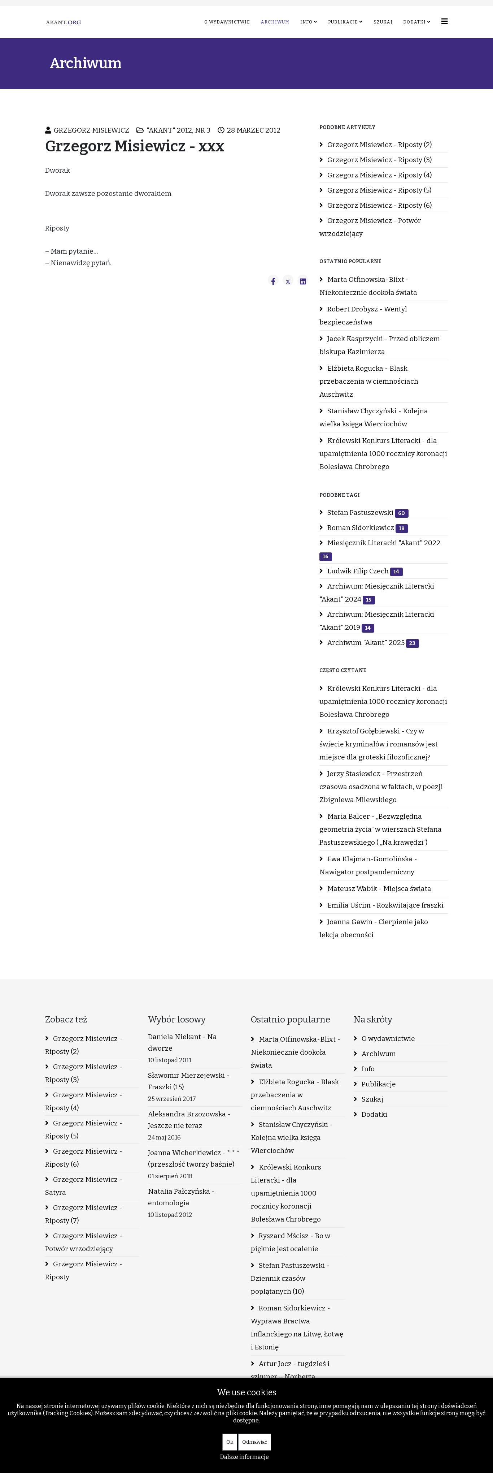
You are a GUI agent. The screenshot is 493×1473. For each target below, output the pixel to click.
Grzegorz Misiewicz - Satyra (83, 1186)
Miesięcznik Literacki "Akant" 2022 (381, 549)
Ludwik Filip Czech (362, 571)
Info (306, 22)
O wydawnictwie (227, 22)
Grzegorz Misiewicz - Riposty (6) (379, 205)
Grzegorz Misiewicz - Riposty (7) (83, 1214)
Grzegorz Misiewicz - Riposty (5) (379, 190)
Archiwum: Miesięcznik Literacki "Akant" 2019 (376, 621)
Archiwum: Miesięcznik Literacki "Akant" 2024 (376, 592)
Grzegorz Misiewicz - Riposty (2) (379, 145)
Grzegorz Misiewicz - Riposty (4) (379, 175)
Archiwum (275, 22)
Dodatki (414, 22)
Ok (229, 1442)
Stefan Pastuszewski (365, 512)
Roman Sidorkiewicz (365, 528)
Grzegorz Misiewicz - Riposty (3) (379, 160)
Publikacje (343, 22)
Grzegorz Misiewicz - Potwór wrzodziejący (370, 227)
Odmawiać (254, 1442)
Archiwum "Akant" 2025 (370, 642)
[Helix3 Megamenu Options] (444, 21)
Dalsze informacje (244, 1456)
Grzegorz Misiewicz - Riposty (83, 1270)
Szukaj (383, 22)
